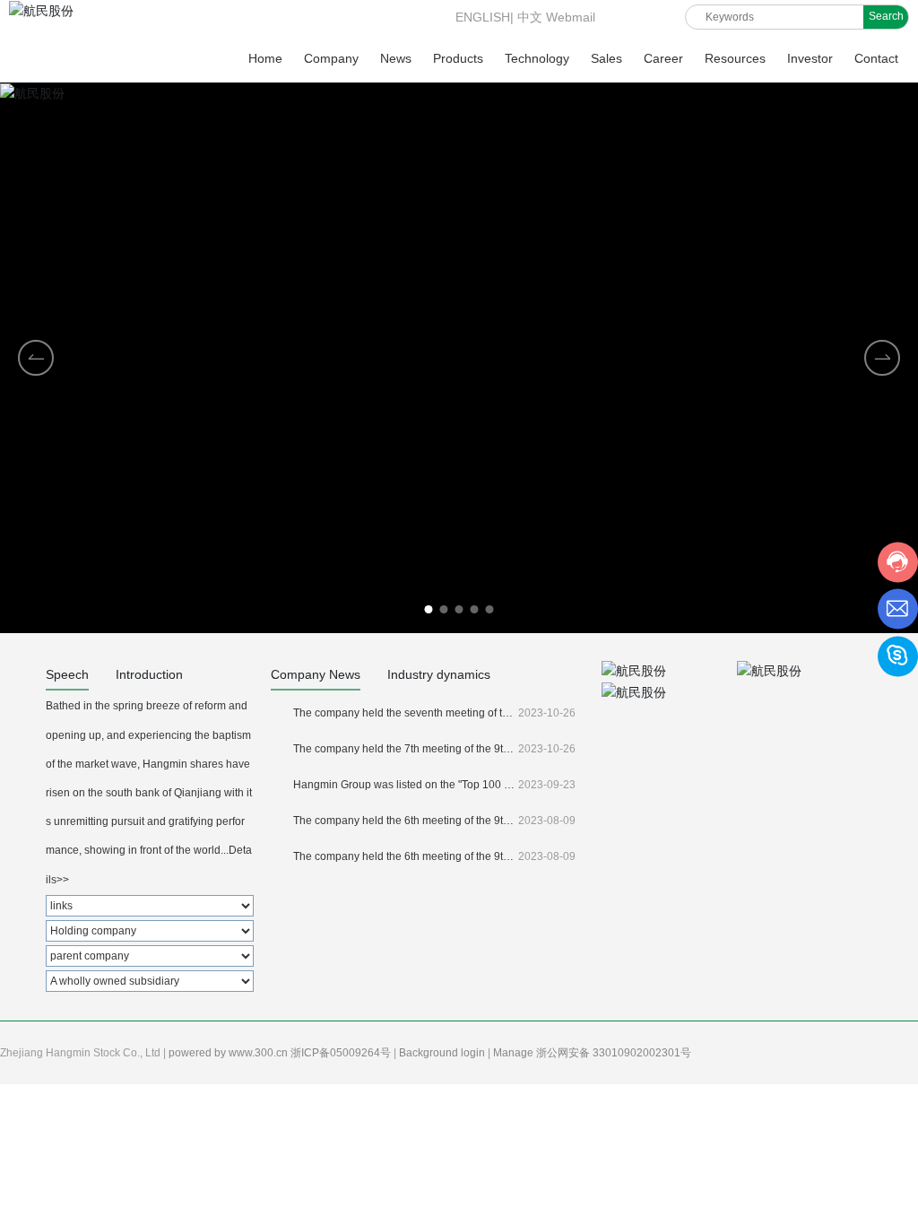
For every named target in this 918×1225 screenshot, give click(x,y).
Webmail (570, 17)
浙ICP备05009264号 (342, 1053)
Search (886, 16)
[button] (882, 358)
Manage (514, 1053)
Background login (443, 1053)
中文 (529, 17)
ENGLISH (481, 17)
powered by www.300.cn (229, 1053)
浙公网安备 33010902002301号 (615, 1053)
